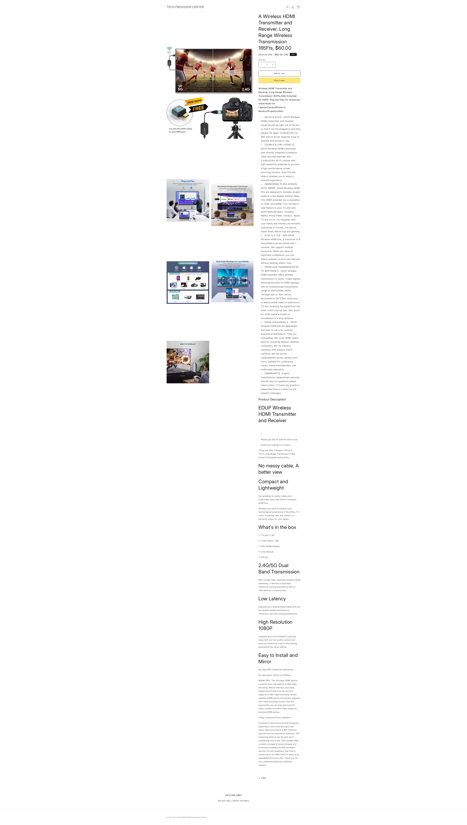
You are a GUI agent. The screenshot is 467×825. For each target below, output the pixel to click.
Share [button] (263, 778)
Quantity (261, 60)
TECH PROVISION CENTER (182, 817)
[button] (287, 7)
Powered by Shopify (199, 817)
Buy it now (279, 80)
